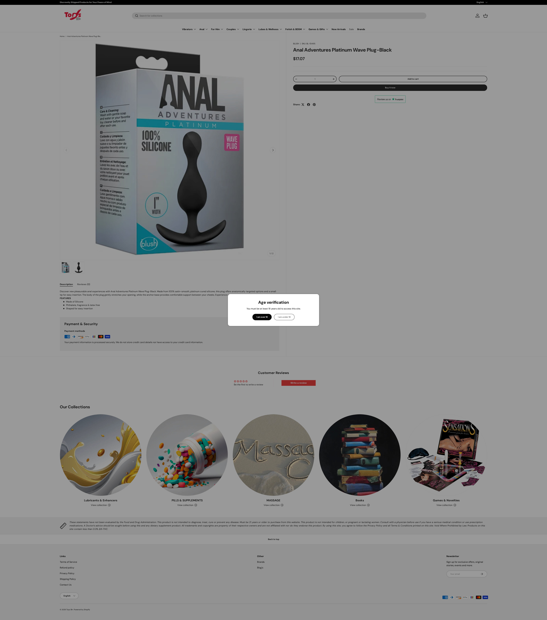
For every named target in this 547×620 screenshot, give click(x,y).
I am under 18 (284, 317)
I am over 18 (262, 317)
